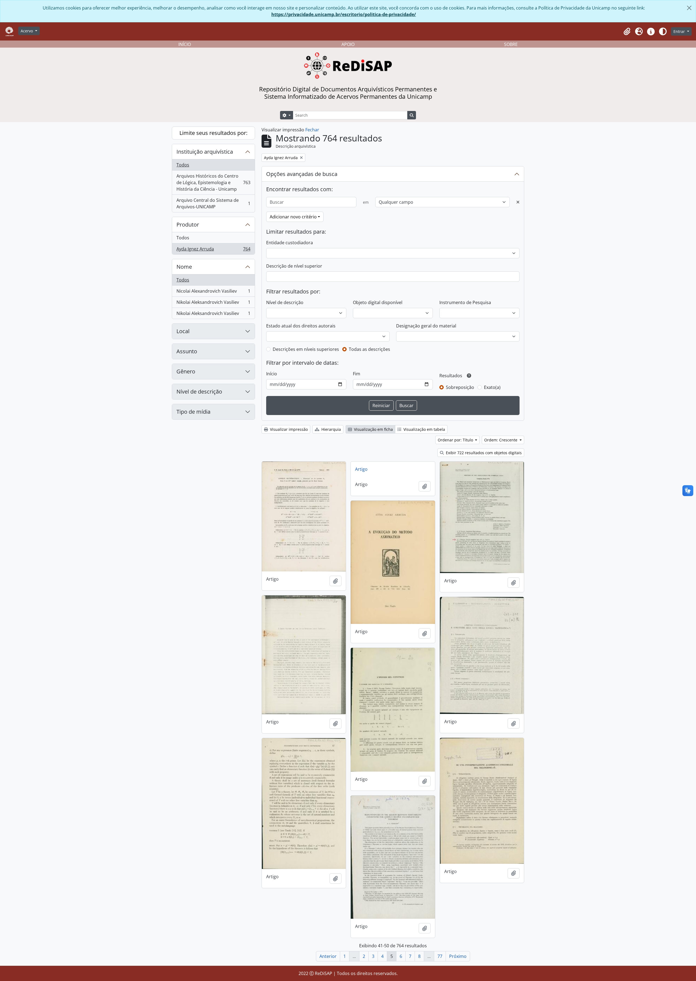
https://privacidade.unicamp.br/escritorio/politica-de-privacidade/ (343, 14)
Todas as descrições (369, 349)
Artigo (361, 469)
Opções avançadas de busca (301, 174)
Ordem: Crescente (501, 439)
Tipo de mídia (193, 411)
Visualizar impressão (288, 429)
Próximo (458, 956)
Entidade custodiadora (289, 243)
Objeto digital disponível (377, 302)
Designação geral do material (426, 326)
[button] (627, 32)
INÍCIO (184, 44)
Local (182, 331)
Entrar (679, 31)
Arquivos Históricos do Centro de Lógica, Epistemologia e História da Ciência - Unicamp (213, 182)
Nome (184, 266)
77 (439, 956)
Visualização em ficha (373, 429)
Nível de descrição (199, 391)
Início (271, 374)
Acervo (27, 30)
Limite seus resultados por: (213, 133)
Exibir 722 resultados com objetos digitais (483, 452)
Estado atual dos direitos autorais (300, 326)
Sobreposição (460, 387)
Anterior (328, 956)
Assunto (186, 351)
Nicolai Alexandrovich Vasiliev (213, 292)
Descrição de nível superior (294, 266)
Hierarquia (330, 429)
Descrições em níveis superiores (306, 349)
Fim (356, 374)
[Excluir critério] (518, 202)
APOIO (348, 44)
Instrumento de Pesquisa (465, 302)
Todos (182, 165)
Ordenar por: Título (456, 439)
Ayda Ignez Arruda (213, 250)
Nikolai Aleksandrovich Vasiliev (213, 303)
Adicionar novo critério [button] (293, 217)
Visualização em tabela (423, 429)
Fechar (312, 130)
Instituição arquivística (204, 151)
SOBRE (511, 44)
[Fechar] (689, 8)
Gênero (185, 371)
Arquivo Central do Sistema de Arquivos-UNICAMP (213, 203)
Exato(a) (492, 387)
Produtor (187, 224)
